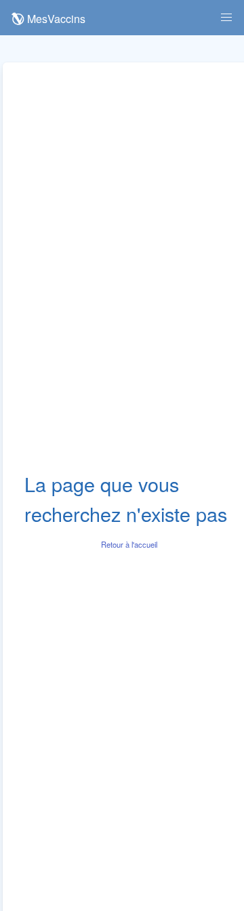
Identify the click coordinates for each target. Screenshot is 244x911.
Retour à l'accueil (129, 544)
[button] (226, 17)
